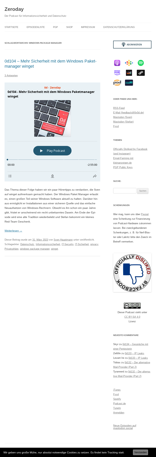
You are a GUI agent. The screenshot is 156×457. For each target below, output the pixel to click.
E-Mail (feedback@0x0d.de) (128, 112)
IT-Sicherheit (82, 244)
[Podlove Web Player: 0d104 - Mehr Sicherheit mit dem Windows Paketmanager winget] (52, 131)
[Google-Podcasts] (131, 63)
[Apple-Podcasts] (119, 63)
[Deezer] (131, 73)
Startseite (11, 27)
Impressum (88, 27)
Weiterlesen (13, 230)
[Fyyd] (143, 73)
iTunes (117, 389)
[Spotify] (143, 63)
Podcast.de (119, 403)
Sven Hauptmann (63, 239)
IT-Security (67, 244)
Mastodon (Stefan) (123, 121)
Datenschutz (27, 244)
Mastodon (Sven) (122, 117)
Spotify (117, 399)
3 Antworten (11, 75)
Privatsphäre (11, 248)
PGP (55, 27)
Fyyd (116, 126)
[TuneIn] (131, 83)
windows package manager (34, 248)
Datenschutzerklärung (119, 27)
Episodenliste (36, 27)
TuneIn (117, 408)
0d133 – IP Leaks (134, 353)
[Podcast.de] (119, 83)
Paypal (145, 214)
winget (54, 248)
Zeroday (14, 9)
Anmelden (118, 412)
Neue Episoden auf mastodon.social (124, 427)
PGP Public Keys (123, 167)
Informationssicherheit (48, 244)
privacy (94, 244)
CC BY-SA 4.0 (132, 316)
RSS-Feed (119, 108)
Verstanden (140, 452)
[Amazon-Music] (119, 73)
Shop (69, 27)
